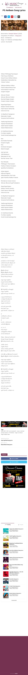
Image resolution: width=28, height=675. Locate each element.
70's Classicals (13, 545)
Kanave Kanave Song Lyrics (15, 593)
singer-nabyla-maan (5, 434)
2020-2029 (3, 431)
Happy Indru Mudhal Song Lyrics (16, 528)
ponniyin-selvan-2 (5, 432)
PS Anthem (11, 432)
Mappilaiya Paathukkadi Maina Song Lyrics (16, 544)
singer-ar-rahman (19, 432)
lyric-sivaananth (12, 431)
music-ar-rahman (20, 431)
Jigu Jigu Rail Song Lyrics (7, 440)
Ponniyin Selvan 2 (13, 33)
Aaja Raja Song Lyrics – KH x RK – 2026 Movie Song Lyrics (16, 572)
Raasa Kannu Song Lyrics (6, 444)
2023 (7, 431)
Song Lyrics (18, 35)
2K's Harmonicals (9, 7)
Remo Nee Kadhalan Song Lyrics (16, 550)
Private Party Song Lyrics (14, 586)
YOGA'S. (16, 673)
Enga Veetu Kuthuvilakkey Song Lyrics (16, 565)
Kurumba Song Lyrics (13, 579)
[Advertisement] (14, 58)
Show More (14, 600)
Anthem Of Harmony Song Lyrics (16, 557)
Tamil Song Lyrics (18, 7)
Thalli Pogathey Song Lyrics (15, 536)
